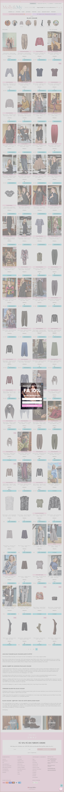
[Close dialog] (42, 384)
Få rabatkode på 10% (32, 405)
